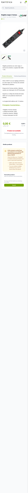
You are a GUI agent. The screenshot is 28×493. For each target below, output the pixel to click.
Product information (7, 76)
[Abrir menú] (20, 2)
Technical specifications (20, 76)
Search (14, 185)
